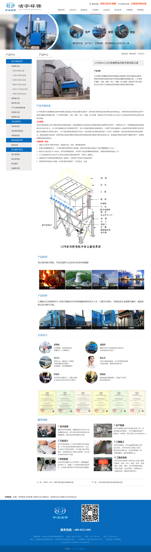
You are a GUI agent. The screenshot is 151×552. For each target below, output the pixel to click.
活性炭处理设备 (17, 131)
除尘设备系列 (17, 61)
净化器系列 (16, 121)
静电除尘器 (15, 98)
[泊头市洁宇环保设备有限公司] (23, 6)
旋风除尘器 (15, 117)
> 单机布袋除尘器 (17, 71)
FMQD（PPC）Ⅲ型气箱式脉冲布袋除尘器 (58, 482)
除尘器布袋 (15, 159)
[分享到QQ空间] (73, 549)
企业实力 (106, 10)
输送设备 (14, 145)
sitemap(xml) (65, 542)
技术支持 (118, 10)
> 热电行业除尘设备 (18, 80)
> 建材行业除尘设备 (18, 84)
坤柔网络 (117, 539)
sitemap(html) (85, 542)
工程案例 (129, 10)
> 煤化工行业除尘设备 (19, 89)
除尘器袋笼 (15, 154)
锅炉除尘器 (15, 103)
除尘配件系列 (17, 150)
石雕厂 (15, 497)
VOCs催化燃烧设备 (18, 108)
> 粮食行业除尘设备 (18, 94)
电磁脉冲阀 (15, 168)
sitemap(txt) (75, 542)
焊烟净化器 (15, 135)
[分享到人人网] (80, 549)
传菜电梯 (29, 497)
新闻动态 (84, 10)
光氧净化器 (15, 126)
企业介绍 (72, 10)
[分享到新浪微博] (75, 549)
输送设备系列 (17, 140)
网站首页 (61, 10)
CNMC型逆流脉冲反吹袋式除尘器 (110, 482)
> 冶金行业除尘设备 (18, 75)
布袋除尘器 (15, 66)
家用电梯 (22, 497)
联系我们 (140, 10)
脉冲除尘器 (72, 497)
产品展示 (95, 10)
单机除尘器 (15, 112)
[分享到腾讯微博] (78, 549)
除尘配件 (14, 164)
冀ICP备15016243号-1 (95, 539)
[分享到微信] (83, 549)
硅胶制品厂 (46, 497)
